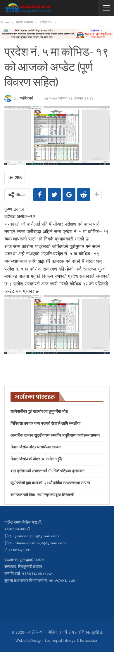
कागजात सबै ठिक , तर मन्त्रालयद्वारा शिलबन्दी (42, 495)
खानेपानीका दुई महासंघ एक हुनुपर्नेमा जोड (39, 411)
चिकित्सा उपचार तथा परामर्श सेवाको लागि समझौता (45, 423)
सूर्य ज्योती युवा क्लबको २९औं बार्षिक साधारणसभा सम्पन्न (50, 483)
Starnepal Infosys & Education (71, 640)
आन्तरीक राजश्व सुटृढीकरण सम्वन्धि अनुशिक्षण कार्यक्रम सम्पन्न (55, 435)
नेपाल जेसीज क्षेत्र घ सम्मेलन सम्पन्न (36, 447)
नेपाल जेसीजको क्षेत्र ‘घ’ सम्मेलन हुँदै (36, 459)
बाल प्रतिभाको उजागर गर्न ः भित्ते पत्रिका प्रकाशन (47, 471)
